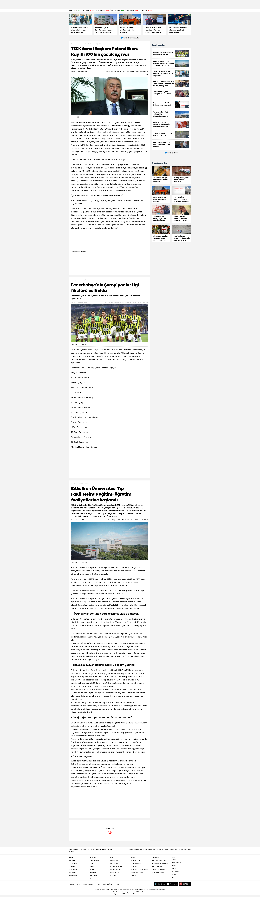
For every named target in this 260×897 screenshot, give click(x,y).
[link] (171, 53)
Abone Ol (84, 117)
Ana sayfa (74, 44)
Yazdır (146, 74)
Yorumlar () (75, 117)
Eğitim (87, 483)
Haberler (81, 44)
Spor (86, 280)
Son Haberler (158, 45)
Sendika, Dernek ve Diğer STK (93, 44)
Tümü (137, 38)
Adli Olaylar (88, 823)
